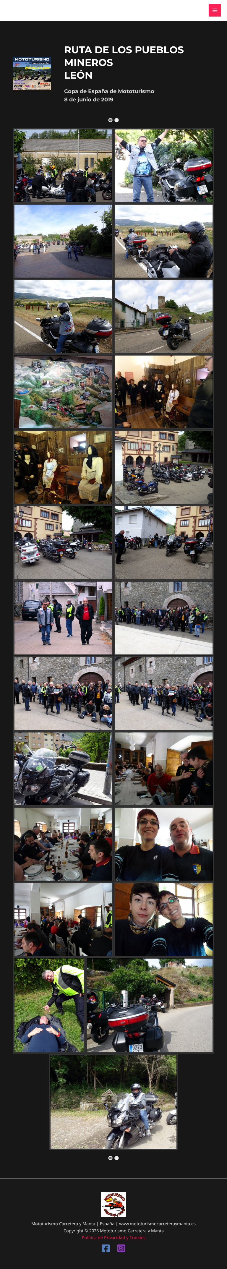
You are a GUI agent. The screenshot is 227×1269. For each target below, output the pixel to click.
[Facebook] (105, 1248)
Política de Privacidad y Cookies (113, 1237)
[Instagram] (121, 1248)
